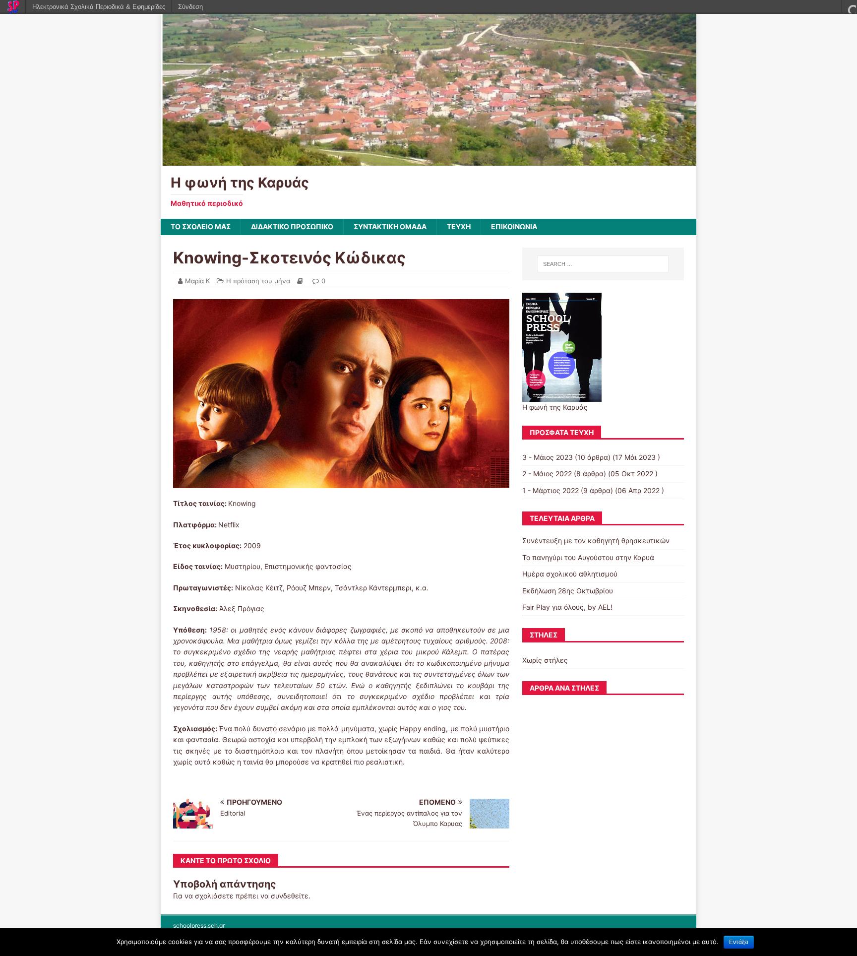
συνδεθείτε (289, 896)
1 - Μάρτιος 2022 (550, 490)
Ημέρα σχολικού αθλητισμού (569, 574)
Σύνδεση (190, 6)
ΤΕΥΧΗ (459, 226)
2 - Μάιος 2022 (547, 473)
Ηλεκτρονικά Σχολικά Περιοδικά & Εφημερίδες (98, 6)
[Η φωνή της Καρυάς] (428, 160)
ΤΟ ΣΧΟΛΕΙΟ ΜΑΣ (201, 226)
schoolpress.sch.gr (199, 925)
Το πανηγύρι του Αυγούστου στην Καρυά (588, 557)
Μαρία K (197, 281)
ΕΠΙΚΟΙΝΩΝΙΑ (514, 226)
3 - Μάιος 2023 (547, 457)
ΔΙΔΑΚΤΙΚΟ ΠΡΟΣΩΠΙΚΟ (292, 226)
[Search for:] (603, 263)
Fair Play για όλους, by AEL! (567, 607)
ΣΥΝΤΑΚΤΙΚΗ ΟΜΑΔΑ (390, 226)
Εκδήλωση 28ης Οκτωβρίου (567, 590)
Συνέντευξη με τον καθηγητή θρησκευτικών (596, 540)
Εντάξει (738, 942)
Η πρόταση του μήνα (258, 281)
